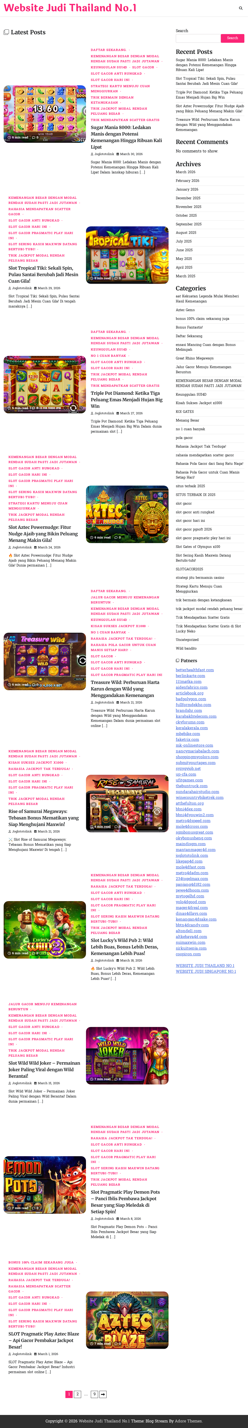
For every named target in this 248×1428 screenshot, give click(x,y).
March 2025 (185, 276)
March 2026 (185, 172)
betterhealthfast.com (195, 670)
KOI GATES (185, 412)
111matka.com (189, 682)
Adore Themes (188, 1421)
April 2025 (184, 267)
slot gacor (143, 67)
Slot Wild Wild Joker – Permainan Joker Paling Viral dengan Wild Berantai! (44, 1069)
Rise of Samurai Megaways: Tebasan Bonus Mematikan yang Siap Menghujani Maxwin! (43, 818)
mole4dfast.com (190, 867)
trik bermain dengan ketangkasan (204, 600)
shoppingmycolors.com (197, 757)
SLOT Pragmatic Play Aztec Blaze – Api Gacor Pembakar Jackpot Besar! (43, 1340)
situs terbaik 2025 (190, 486)
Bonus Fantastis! (189, 327)
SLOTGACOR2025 (189, 569)
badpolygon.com (191, 699)
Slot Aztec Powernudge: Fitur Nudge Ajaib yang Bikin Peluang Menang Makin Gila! (43, 533)
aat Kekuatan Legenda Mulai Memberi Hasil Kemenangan (207, 299)
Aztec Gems (185, 310)
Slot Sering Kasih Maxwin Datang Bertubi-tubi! (203, 558)
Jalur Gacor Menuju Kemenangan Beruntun (203, 370)
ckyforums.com (190, 722)
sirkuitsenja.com (191, 949)
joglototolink (104, 154)
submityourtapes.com (196, 763)
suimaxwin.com (190, 943)
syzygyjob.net (188, 769)
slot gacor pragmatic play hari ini (126, 675)
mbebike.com (188, 734)
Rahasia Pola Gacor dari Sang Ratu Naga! (209, 463)
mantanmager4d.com (196, 850)
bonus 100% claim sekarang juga (41, 1263)
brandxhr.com (189, 711)
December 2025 (188, 198)
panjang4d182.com (193, 885)
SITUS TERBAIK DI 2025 (195, 495)
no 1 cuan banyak (108, 356)
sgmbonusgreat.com (194, 833)
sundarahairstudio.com (197, 792)
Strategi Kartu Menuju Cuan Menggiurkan (199, 589)
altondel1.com (189, 931)
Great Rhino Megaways (195, 358)
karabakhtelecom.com (196, 717)
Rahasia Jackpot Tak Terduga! (121, 639)
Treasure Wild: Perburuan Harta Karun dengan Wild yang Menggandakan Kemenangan (125, 689)
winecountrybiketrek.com (200, 798)
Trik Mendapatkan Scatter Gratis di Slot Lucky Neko (208, 629)
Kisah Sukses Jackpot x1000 (118, 626)
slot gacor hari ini (110, 80)
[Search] (240, 8)
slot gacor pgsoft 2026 (194, 529)
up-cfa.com (186, 775)
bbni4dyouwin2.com (195, 815)
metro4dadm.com (192, 873)
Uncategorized (187, 640)
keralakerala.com (192, 728)
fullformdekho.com (193, 705)
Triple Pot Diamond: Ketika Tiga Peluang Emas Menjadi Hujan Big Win (127, 399)
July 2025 (184, 241)
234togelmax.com (192, 879)
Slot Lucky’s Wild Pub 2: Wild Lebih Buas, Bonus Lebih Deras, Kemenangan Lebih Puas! (124, 947)
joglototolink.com (192, 856)
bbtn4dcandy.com (192, 925)
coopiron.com (188, 954)
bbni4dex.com (189, 809)
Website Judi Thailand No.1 (70, 8)
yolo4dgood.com (191, 902)
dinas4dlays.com (191, 914)
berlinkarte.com (190, 676)
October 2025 (186, 215)
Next (103, 1394)
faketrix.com (187, 740)
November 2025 (188, 207)
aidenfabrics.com (192, 688)
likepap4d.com (189, 862)
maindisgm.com (191, 844)
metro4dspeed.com (193, 821)
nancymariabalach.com (197, 751)
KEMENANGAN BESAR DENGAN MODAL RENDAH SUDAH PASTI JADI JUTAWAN (209, 384)
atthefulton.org (190, 804)
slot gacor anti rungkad (116, 74)
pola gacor (184, 438)
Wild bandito (186, 648)
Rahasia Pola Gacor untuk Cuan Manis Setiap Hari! (208, 475)
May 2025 (184, 259)
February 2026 (187, 181)
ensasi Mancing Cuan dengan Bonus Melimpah (206, 348)
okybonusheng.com (194, 838)
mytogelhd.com (190, 896)
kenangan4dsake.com (196, 920)
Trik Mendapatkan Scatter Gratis (125, 120)
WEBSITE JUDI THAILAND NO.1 (205, 966)
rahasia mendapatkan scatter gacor (205, 455)
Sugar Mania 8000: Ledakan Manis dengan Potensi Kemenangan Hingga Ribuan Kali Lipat (206, 65)
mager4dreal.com (192, 908)
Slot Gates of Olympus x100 (198, 547)
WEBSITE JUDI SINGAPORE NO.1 (206, 972)
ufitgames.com (189, 780)
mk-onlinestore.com (194, 746)
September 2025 (189, 224)
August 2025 (186, 233)
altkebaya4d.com (191, 937)
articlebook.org (189, 693)
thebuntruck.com (192, 786)
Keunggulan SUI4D (109, 67)
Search (182, 31)
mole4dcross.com (192, 827)
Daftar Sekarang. (109, 50)
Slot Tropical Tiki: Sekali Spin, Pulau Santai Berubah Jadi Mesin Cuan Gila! (43, 274)
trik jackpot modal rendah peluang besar (209, 609)
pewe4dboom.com (192, 891)
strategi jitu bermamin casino (200, 578)
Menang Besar (187, 420)
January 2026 (187, 189)
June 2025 (184, 250)
